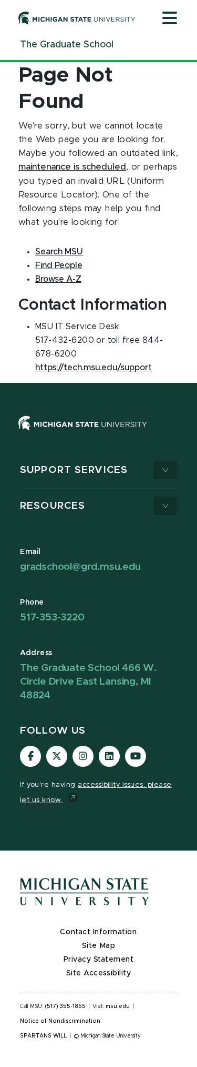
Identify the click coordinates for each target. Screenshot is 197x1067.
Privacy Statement (99, 959)
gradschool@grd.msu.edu (80, 567)
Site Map (98, 946)
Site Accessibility (98, 973)
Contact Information (98, 932)
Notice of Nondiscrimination (60, 1021)
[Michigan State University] (77, 18)
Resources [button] (52, 506)
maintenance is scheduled (72, 167)
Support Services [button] (74, 470)
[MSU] (98, 433)
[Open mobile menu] (169, 18)
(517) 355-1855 (65, 1006)
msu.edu (118, 1006)
